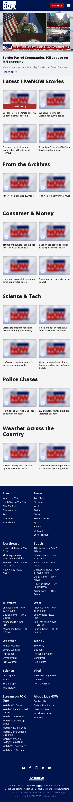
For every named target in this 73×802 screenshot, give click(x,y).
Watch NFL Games (13, 705)
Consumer (39, 657)
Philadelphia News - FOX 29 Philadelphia (13, 557)
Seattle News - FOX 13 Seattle (46, 630)
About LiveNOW (46, 696)
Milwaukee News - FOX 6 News (15, 630)
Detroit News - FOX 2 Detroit (14, 616)
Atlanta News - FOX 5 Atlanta (45, 550)
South (38, 543)
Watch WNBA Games (14, 746)
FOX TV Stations (12, 506)
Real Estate (40, 661)
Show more (10, 72)
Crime (37, 514)
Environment (10, 657)
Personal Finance (43, 653)
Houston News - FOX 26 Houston (45, 585)
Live (6, 493)
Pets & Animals (42, 683)
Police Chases (41, 518)
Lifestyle (38, 530)
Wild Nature (9, 687)
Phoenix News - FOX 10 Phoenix (45, 609)
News (38, 493)
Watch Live (57, 6)
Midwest (9, 603)
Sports (37, 522)
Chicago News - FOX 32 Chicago (14, 609)
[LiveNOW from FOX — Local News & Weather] (9, 5)
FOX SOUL (8, 518)
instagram (36, 767)
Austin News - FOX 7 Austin (45, 592)
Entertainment (41, 534)
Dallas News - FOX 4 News (45, 578)
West (38, 603)
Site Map (38, 717)
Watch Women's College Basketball (13, 740)
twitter (43, 767)
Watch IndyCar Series (14, 727)
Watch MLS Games (13, 750)
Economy (39, 645)
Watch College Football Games (15, 711)
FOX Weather (10, 510)
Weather (9, 641)
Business (39, 649)
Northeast (11, 543)
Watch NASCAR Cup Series (14, 722)
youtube (23, 767)
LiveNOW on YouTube (15, 502)
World (37, 506)
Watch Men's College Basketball (14, 733)
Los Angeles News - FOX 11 (45, 616)
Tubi (5, 514)
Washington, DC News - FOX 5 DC (15, 564)
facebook (30, 767)
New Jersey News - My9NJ (13, 571)
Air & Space (9, 675)
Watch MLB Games (13, 716)
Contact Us (40, 701)
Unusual (38, 679)
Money (39, 641)
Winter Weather (11, 645)
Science (8, 671)
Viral (37, 671)
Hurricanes (8, 653)
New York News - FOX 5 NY (15, 550)
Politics (38, 510)
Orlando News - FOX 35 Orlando (45, 557)
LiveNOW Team (42, 709)
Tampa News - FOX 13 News (46, 564)
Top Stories (40, 498)
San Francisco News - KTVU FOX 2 (46, 623)
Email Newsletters (44, 713)
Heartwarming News (45, 675)
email (49, 767)
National (38, 502)
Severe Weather (11, 649)
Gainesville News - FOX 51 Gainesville (46, 571)
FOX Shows (9, 522)
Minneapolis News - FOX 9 (13, 623)
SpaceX (7, 679)
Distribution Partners (45, 705)
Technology (9, 683)
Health (37, 526)
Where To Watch (12, 498)
